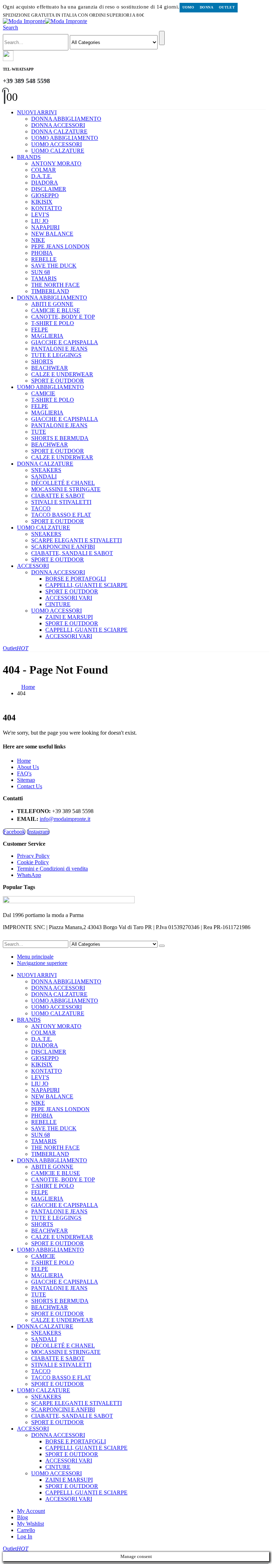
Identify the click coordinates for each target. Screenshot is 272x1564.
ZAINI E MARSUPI (69, 617)
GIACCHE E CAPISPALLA (64, 342)
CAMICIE (43, 393)
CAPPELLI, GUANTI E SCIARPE (86, 585)
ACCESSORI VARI (68, 598)
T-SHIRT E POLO (52, 323)
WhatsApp (29, 875)
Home (24, 761)
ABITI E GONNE (52, 304)
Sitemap (26, 780)
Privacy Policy (33, 856)
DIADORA (44, 183)
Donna (206, 7)
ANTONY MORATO (56, 163)
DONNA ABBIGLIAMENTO (66, 119)
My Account (31, 1511)
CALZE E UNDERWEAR (62, 374)
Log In (24, 1536)
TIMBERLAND (50, 291)
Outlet (227, 7)
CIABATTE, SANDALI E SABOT (72, 553)
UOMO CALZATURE (57, 151)
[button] (10, 27)
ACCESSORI (33, 566)
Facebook (14, 832)
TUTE (38, 432)
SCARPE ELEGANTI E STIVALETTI (76, 540)
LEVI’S (40, 215)
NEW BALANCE (52, 234)
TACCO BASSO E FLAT (61, 515)
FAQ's (24, 773)
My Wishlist (30, 1524)
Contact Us (29, 786)
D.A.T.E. (41, 176)
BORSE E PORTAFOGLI (75, 579)
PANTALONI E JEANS (59, 349)
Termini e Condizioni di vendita (52, 869)
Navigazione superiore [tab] (42, 963)
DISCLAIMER (48, 189)
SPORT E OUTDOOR (57, 381)
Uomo (188, 7)
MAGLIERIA (47, 336)
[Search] (162, 38)
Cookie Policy (33, 862)
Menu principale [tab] (35, 957)
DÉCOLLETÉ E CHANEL (63, 483)
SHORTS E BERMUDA (60, 438)
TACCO (41, 508)
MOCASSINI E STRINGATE (66, 489)
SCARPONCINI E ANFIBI (63, 547)
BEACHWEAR (49, 368)
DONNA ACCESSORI (58, 125)
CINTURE (57, 604)
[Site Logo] (45, 21)
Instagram (38, 832)
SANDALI (44, 476)
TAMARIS (44, 278)
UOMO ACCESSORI (56, 144)
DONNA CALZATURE (59, 131)
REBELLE (44, 259)
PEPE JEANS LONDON (60, 246)
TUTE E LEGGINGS (56, 355)
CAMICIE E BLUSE (55, 310)
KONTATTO (46, 208)
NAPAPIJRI (45, 227)
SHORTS (42, 361)
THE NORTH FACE (55, 285)
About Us (28, 767)
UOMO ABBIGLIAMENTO (64, 138)
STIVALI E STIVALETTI (61, 502)
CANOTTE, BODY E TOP (63, 317)
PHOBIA (42, 253)
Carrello (26, 1530)
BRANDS (29, 157)
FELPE (39, 329)
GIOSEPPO (45, 195)
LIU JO (40, 221)
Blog (22, 1517)
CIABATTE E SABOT (58, 496)
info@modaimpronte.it (65, 819)
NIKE (38, 240)
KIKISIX (41, 202)
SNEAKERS (46, 470)
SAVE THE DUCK (53, 266)
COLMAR (43, 170)
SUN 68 (40, 272)
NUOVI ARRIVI (37, 112)
